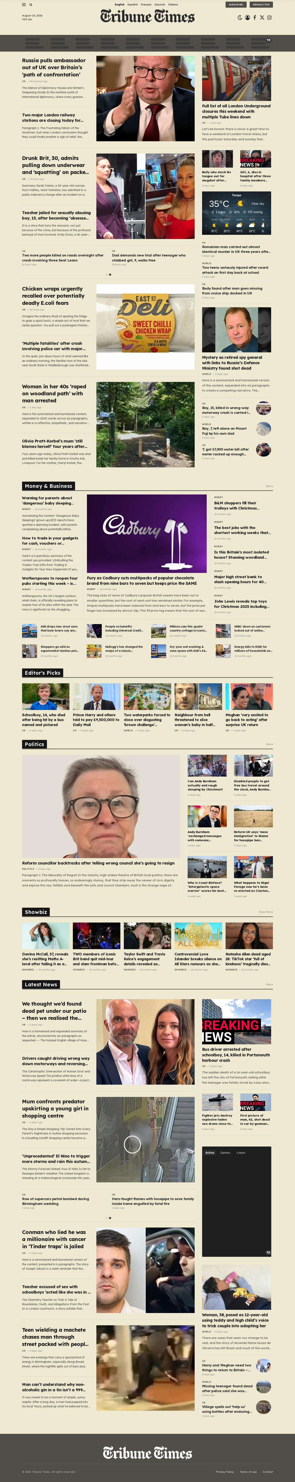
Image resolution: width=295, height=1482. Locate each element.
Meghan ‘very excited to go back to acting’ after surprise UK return (247, 720)
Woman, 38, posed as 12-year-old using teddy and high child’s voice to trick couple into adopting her (235, 1320)
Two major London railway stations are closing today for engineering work (51, 117)
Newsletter (261, 4)
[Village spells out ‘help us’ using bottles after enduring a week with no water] (263, 1407)
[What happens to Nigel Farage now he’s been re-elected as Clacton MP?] (253, 867)
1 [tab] (106, 274)
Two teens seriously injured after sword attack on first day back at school (235, 269)
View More (266, 911)
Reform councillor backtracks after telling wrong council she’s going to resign (98, 863)
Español (132, 4)
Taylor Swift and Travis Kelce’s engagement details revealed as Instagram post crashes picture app (145, 959)
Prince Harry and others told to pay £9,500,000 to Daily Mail (96, 720)
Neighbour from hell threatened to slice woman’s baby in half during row (194, 720)
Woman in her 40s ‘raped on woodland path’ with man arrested (54, 393)
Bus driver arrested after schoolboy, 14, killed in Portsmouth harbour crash (236, 1055)
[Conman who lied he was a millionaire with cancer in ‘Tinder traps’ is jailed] (145, 1270)
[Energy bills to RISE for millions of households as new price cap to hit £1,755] (223, 651)
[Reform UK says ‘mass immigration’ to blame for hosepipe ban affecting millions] (253, 816)
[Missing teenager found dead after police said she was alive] (263, 1386)
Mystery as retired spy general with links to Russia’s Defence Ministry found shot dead (232, 363)
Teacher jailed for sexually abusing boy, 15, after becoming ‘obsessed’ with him (56, 215)
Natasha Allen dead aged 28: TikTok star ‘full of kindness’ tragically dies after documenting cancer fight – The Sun (248, 959)
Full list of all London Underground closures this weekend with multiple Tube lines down (236, 111)
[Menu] (24, 4)
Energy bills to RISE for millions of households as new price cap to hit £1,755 (253, 649)
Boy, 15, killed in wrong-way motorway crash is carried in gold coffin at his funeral (226, 410)
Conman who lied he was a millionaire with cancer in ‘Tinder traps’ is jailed (54, 1239)
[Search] (30, 4)
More (269, 486)
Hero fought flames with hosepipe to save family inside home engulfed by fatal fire (153, 1201)
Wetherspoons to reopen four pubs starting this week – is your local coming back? (49, 581)
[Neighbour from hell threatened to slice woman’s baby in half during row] (198, 696)
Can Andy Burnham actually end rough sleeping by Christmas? (205, 785)
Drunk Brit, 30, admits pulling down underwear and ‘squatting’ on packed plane (55, 165)
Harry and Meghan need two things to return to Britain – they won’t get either (226, 1368)
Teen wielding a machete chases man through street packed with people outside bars (55, 1337)
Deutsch (160, 4)
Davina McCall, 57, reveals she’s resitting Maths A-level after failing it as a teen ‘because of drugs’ (45, 959)
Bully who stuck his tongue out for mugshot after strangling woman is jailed (217, 176)
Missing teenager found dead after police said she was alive (227, 1389)
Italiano (173, 4)
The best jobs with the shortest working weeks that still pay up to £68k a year (241, 530)
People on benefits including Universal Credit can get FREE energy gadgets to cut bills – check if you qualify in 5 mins (123, 629)
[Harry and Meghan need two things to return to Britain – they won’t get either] (263, 1365)
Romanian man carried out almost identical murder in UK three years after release (236, 249)
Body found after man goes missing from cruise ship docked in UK (232, 290)
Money (26, 509)
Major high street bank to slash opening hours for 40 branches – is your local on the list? (242, 579)
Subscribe (236, 4)
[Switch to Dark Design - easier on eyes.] (240, 17)
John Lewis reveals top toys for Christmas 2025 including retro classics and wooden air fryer (241, 604)
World (206, 263)
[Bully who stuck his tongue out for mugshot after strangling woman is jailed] (217, 159)
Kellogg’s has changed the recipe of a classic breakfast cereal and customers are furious (124, 649)
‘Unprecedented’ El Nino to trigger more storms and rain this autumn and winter (56, 1158)
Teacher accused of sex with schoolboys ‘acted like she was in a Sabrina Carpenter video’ (56, 1289)
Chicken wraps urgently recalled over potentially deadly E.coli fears (53, 295)
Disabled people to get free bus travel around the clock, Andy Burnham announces (253, 785)
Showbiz (28, 969)
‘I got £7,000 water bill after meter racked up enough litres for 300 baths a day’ (225, 452)
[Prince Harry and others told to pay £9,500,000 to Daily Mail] (96, 696)
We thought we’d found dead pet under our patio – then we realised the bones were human (54, 1010)
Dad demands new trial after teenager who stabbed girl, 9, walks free (149, 257)
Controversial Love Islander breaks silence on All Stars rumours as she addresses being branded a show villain (198, 959)
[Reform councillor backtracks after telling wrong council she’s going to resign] (101, 806)
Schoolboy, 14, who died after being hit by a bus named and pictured (43, 720)
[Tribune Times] (147, 17)
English (119, 4)
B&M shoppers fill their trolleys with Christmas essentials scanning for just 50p (239, 505)
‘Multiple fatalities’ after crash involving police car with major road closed (52, 346)
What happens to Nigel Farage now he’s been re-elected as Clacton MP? (251, 887)
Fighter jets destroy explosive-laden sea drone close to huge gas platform (217, 1120)
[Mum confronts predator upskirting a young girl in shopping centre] (145, 1139)
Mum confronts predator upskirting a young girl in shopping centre (55, 1108)
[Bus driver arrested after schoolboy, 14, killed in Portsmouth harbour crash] (236, 1021)
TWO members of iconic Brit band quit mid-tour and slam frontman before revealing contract (96, 959)
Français (146, 4)
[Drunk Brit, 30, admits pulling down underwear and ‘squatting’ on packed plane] (145, 196)
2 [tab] (110, 274)
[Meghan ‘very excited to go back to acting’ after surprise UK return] (249, 696)
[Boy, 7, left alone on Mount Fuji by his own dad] (263, 429)
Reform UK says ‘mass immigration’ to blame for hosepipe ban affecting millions (251, 836)
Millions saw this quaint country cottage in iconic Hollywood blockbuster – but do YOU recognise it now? (187, 629)
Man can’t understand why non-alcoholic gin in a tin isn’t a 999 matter (53, 1387)
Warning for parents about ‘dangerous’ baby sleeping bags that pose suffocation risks (47, 500)
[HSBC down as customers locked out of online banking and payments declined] (223, 631)
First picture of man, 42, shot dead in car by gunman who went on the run (255, 1120)
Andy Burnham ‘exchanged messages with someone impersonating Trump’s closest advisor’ (205, 836)
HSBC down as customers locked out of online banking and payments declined (252, 629)
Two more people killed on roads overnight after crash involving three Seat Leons (63, 257)
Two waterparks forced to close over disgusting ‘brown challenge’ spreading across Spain (147, 720)
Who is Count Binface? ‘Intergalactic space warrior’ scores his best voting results (206, 887)
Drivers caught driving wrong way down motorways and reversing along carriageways (56, 1061)
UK (23, 81)
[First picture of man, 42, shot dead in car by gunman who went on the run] (255, 1102)
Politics (28, 869)
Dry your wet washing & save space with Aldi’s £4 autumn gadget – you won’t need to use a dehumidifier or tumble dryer (187, 649)
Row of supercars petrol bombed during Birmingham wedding (55, 1201)
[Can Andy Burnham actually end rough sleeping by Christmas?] (207, 766)
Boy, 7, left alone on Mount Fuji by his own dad (224, 430)
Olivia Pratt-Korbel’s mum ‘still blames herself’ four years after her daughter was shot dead (53, 443)
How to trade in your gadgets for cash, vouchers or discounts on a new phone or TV (50, 541)
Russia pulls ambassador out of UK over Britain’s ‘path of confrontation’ (53, 67)
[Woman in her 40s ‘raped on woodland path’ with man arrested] (145, 424)
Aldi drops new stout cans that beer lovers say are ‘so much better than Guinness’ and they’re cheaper (59, 629)
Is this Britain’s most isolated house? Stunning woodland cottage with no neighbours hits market (241, 555)
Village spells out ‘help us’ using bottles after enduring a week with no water (225, 1409)
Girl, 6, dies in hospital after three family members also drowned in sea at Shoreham (255, 176)
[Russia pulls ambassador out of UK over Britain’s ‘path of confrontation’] (145, 98)
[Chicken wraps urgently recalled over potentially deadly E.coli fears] (145, 327)
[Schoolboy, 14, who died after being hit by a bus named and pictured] (45, 696)
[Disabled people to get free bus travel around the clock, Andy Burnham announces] (253, 766)
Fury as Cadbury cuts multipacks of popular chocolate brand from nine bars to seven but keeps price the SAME (142, 580)
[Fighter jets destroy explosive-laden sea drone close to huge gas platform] (217, 1102)
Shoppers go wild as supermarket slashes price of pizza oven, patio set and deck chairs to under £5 (59, 649)
